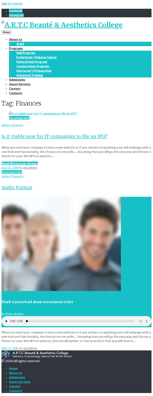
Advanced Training (29, 75)
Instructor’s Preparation (33, 70)
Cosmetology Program (32, 66)
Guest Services (20, 84)
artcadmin (30, 168)
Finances (17, 125)
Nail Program (25, 53)
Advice (5, 125)
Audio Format (16, 187)
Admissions (17, 79)
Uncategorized (19, 118)
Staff (20, 44)
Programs (16, 48)
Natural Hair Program (31, 61)
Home (13, 368)
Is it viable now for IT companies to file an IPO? (54, 136)
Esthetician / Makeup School (36, 57)
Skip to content (12, 3)
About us (15, 39)
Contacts (15, 93)
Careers (15, 88)
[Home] (62, 25)
